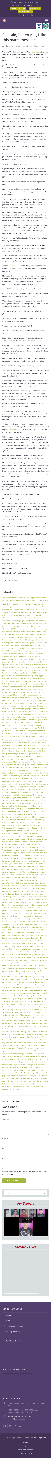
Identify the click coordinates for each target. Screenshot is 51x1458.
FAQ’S (8, 1320)
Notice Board (35, 8)
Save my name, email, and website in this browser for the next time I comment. (24, 1172)
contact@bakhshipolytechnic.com (27, 5)
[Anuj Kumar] (15, 1213)
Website (5, 1159)
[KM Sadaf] (32, 1213)
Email (4, 1149)
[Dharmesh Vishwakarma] (7, 1213)
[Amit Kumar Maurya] (41, 1213)
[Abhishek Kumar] (24, 1213)
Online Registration (18, 8)
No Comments (41, 46)
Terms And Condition (14, 1326)
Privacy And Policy (13, 1331)
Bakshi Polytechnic (39, 1438)
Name (5, 1139)
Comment (6, 1119)
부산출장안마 (14, 429)
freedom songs (12, 266)
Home (8, 1315)
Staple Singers (35, 52)
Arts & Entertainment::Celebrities (20, 46)
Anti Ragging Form (25, 11)
